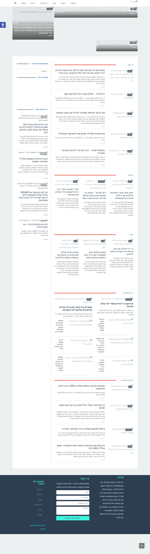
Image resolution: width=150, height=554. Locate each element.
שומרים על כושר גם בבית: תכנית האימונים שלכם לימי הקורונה (75, 309)
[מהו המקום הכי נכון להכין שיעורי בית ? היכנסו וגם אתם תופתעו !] (119, 341)
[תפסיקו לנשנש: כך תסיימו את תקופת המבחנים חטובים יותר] (78, 323)
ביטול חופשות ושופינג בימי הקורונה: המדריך (101, 365)
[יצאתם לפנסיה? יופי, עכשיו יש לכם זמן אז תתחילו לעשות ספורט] (78, 359)
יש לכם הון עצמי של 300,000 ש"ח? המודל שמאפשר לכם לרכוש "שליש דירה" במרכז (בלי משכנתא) (33, 196)
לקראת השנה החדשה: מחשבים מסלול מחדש (101, 324)
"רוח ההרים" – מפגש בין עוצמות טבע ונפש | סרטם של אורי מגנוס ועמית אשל (94, 195)
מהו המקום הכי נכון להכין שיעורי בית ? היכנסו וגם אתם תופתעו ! (100, 345)
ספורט (39, 515)
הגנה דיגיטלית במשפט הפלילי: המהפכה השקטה (33, 160)
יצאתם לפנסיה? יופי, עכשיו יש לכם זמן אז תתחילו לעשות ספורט (59, 364)
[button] (3, 25)
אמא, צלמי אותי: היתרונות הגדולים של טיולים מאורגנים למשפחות (121, 195)
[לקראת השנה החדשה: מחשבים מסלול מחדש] (119, 321)
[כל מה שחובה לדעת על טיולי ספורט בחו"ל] (78, 342)
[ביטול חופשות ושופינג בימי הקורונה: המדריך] (119, 362)
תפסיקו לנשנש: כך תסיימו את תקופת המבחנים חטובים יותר (59, 326)
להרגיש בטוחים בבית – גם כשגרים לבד (35, 226)
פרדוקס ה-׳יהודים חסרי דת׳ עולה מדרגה (116, 305)
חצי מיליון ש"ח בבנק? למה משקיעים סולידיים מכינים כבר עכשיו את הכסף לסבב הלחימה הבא (33, 128)
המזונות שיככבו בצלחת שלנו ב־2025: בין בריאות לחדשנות (82, 387)
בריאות (39, 495)
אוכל (40, 500)
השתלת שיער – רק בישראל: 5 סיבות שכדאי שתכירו (83, 152)
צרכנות (39, 490)
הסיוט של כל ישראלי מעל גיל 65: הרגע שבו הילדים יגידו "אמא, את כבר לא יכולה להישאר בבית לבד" (80, 72)
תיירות (39, 510)
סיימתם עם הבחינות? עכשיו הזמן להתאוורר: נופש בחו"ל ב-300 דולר (81, 447)
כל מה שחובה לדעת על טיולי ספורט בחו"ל (59, 344)
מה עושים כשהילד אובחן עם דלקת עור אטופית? (81, 133)
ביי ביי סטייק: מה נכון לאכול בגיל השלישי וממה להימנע (121, 251)
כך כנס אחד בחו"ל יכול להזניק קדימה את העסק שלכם (82, 407)
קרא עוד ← (102, 87)
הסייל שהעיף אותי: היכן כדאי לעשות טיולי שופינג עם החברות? (67, 192)
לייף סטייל (38, 505)
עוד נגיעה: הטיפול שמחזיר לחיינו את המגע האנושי (80, 112)
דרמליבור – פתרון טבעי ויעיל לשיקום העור (84, 94)
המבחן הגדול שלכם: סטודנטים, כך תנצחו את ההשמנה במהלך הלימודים (67, 255)
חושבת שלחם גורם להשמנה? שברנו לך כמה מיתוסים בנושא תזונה (95, 255)
